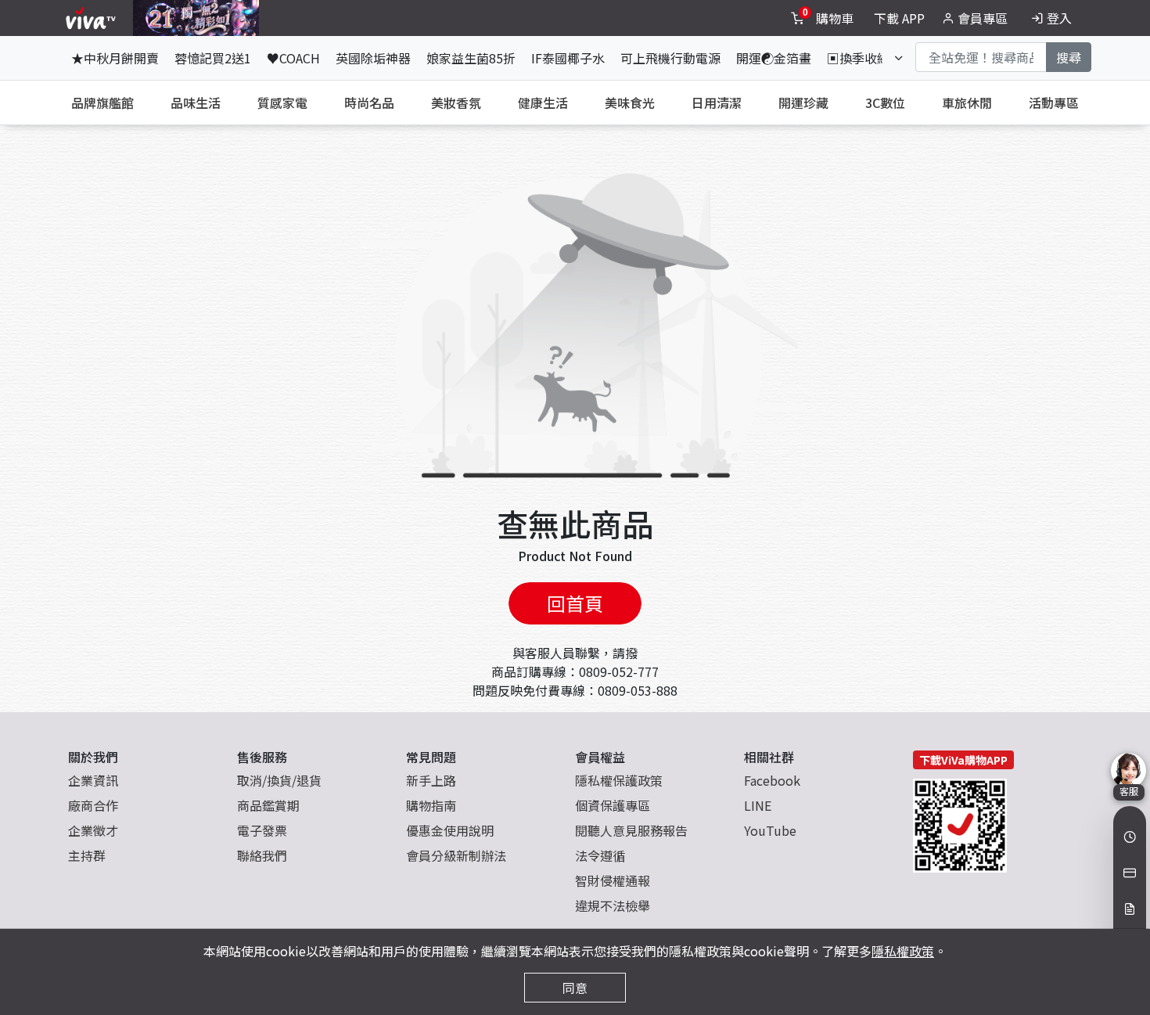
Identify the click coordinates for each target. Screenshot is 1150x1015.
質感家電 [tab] (282, 102)
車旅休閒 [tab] (967, 102)
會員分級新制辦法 (456, 855)
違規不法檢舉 (612, 905)
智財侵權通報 (612, 880)
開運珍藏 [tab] (803, 102)
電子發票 (262, 830)
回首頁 (575, 603)
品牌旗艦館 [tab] (102, 102)
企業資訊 (93, 780)
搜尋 (1068, 57)
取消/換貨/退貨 (279, 780)
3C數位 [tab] (885, 102)
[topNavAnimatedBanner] (196, 18)
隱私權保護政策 (619, 780)
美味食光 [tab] (630, 102)
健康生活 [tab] (543, 102)
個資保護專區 (612, 805)
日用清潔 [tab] (717, 102)
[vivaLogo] (92, 18)
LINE (757, 805)
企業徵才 (93, 830)
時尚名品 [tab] (369, 102)
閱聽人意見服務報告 (631, 830)
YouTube (770, 830)
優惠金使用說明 (450, 830)
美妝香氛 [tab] (456, 102)
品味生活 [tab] (196, 102)
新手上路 (431, 780)
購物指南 (431, 805)
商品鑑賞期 (268, 805)
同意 (575, 987)
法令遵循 (600, 855)
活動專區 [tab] (1054, 102)
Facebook (772, 780)
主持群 (87, 855)
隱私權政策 (902, 950)
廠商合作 (93, 805)
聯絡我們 (262, 855)
